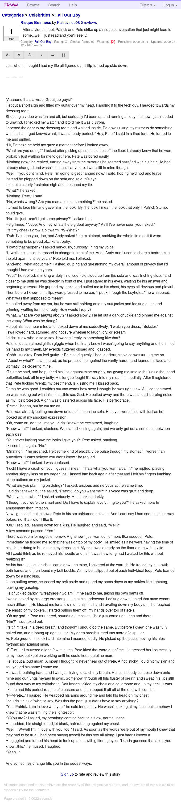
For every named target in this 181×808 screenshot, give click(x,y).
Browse (33, 5)
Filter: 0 (146, 5)
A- (8, 54)
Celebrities (39, 15)
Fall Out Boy (67, 15)
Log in (169, 5)
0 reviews (89, 22)
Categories (13, 15)
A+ (30, 54)
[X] (113, 41)
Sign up (67, 774)
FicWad (11, 5)
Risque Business (36, 23)
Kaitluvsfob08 (68, 22)
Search (54, 5)
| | (63, 54)
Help (73, 5)
